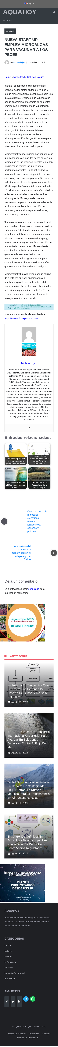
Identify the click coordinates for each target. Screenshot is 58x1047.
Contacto (46, 1033)
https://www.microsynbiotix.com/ (21, 318)
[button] (54, 12)
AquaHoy (19, 12)
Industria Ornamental (14, 973)
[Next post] (54, 553)
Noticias (31, 77)
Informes (8, 967)
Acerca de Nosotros (17, 1033)
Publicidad (34, 1033)
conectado (33, 589)
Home (7, 77)
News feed (19, 77)
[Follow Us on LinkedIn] (19, 1001)
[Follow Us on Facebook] (6, 1001)
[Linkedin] (29, 428)
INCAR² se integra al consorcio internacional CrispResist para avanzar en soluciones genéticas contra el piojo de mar (28, 739)
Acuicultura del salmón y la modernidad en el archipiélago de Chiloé (21, 553)
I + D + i (8, 945)
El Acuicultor (10, 962)
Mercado (8, 956)
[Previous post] (4, 521)
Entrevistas (9, 978)
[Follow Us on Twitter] (13, 1001)
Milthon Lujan (19, 62)
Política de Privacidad (27, 1037)
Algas (10, 31)
